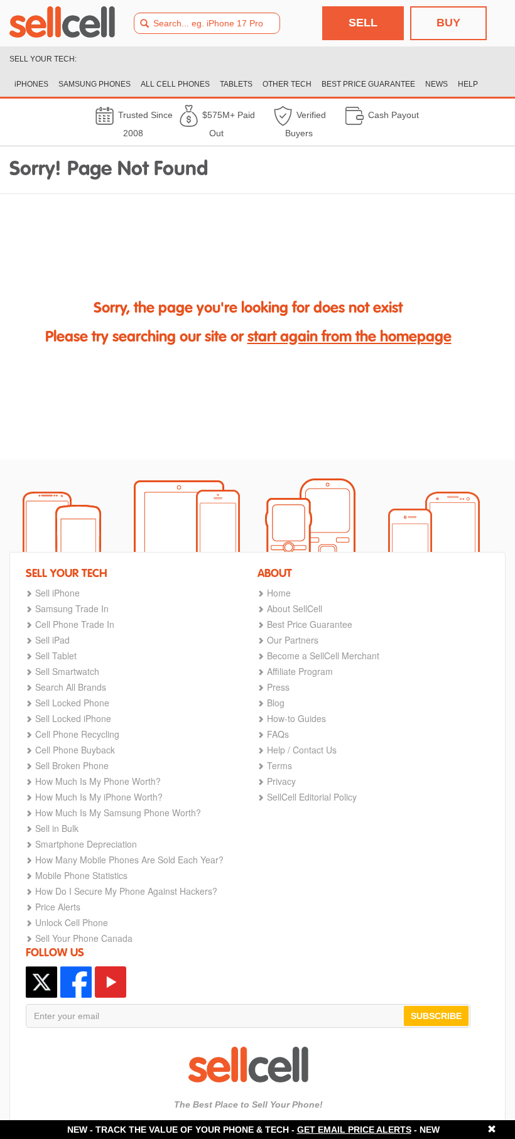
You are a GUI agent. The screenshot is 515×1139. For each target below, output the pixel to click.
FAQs (278, 734)
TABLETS (236, 84)
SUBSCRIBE (436, 1016)
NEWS (436, 84)
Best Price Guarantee (309, 624)
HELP (468, 84)
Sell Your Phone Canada (84, 938)
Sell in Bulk (57, 828)
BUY (448, 22)
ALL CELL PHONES (175, 84)
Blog (276, 702)
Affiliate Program (300, 671)
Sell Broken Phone (72, 765)
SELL (363, 22)
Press (278, 687)
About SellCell (294, 608)
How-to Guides (296, 718)
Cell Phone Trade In (74, 624)
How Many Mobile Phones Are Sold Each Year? (129, 859)
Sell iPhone (57, 592)
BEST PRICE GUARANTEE (368, 84)
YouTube (110, 982)
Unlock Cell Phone (71, 922)
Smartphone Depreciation (86, 843)
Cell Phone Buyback (75, 749)
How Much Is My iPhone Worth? (99, 796)
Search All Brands (70, 687)
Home (279, 592)
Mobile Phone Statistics (81, 875)
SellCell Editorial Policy (312, 796)
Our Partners (292, 639)
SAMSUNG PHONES (94, 84)
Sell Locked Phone (72, 702)
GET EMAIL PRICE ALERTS (354, 1130)
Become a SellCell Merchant (323, 655)
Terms (279, 765)
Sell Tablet (56, 655)
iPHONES (31, 84)
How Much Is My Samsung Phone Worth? (118, 812)
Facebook (76, 982)
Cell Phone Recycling (77, 734)
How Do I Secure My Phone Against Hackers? (126, 891)
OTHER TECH (287, 84)
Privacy (281, 781)
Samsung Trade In (72, 608)
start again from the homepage (349, 337)
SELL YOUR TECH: (43, 59)
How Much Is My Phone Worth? (98, 781)
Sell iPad (52, 639)
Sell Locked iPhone (73, 718)
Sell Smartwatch (67, 671)
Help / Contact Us (302, 749)
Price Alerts (57, 906)
